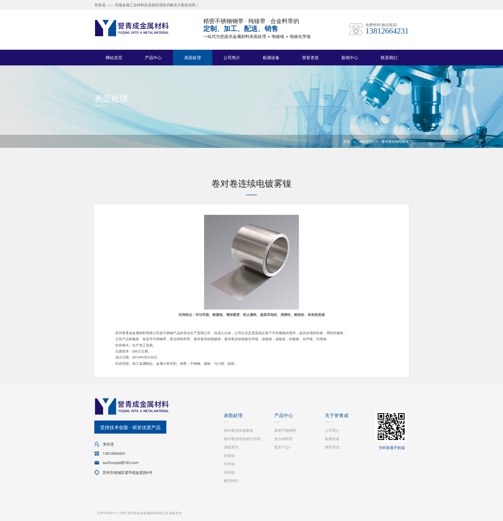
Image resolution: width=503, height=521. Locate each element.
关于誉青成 (336, 415)
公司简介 (231, 57)
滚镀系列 (231, 447)
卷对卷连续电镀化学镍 (242, 438)
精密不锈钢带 (285, 430)
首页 (346, 141)
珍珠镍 (229, 472)
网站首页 (114, 57)
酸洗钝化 (231, 480)
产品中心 (153, 57)
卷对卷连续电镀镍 (395, 141)
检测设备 (271, 57)
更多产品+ (282, 447)
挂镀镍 (229, 455)
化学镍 (229, 463)
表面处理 (192, 57)
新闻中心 (349, 57)
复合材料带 (283, 438)
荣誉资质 (310, 57)
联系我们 (389, 57)
